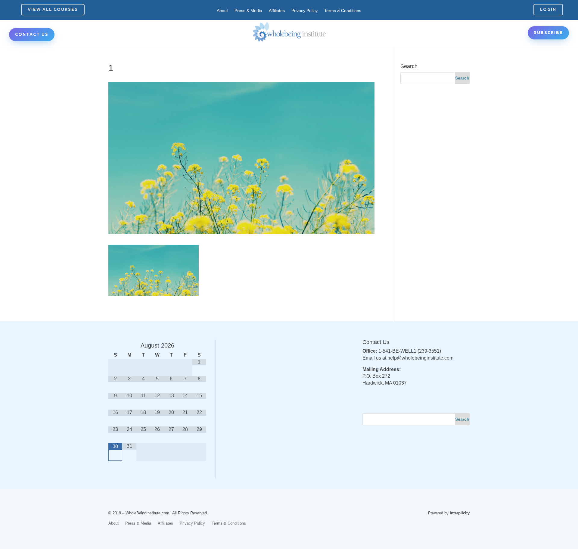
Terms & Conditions (342, 10)
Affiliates (277, 10)
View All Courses (53, 9)
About (222, 10)
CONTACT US (31, 34)
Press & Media (248, 10)
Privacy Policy (304, 10)
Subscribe (548, 32)
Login (548, 9)
